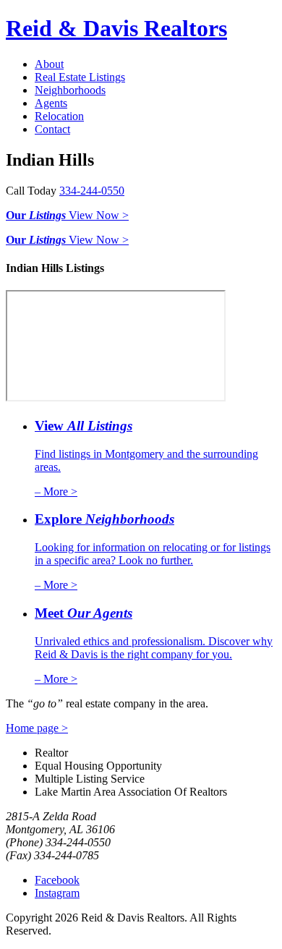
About (49, 64)
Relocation (59, 116)
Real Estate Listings (80, 77)
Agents (51, 103)
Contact (52, 129)
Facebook (57, 880)
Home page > (37, 728)
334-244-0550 (91, 190)
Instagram (57, 893)
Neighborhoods (70, 90)
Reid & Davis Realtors (116, 28)
